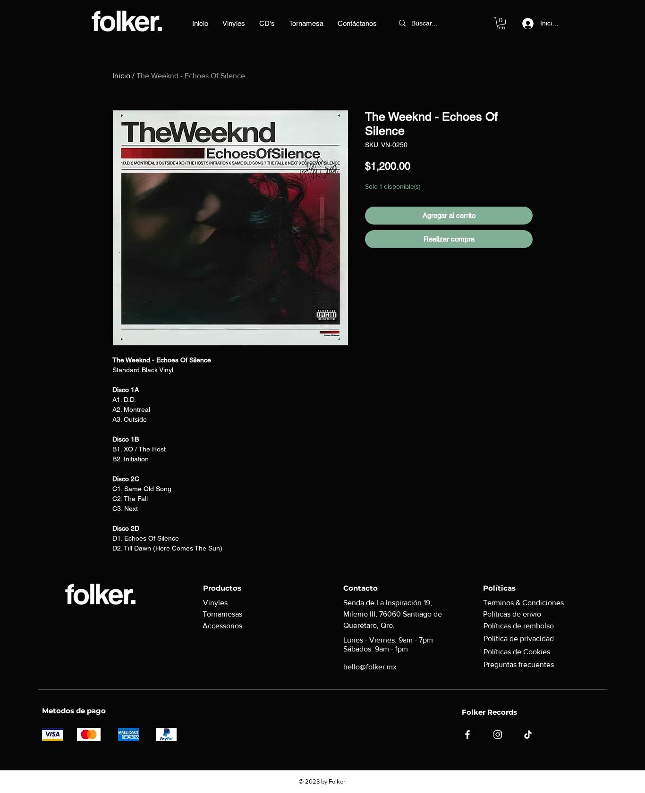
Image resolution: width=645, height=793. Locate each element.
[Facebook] (467, 734)
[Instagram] (497, 734)
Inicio (121, 76)
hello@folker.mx (370, 667)
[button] (501, 23)
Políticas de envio (512, 614)
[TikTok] (528, 734)
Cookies (536, 652)
